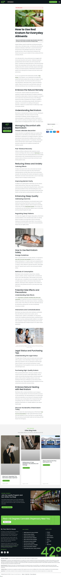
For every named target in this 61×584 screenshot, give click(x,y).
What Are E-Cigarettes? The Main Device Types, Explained (9, 477)
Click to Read (6, 480)
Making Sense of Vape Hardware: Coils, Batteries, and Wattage (30, 464)
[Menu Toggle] (59, 2)
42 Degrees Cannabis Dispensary (15, 574)
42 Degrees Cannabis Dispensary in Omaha (9, 545)
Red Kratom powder (29, 206)
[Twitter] (5, 552)
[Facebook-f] (2, 552)
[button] (47, 132)
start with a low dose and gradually (23, 259)
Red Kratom (37, 153)
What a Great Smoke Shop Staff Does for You (49, 461)
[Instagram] (8, 552)
